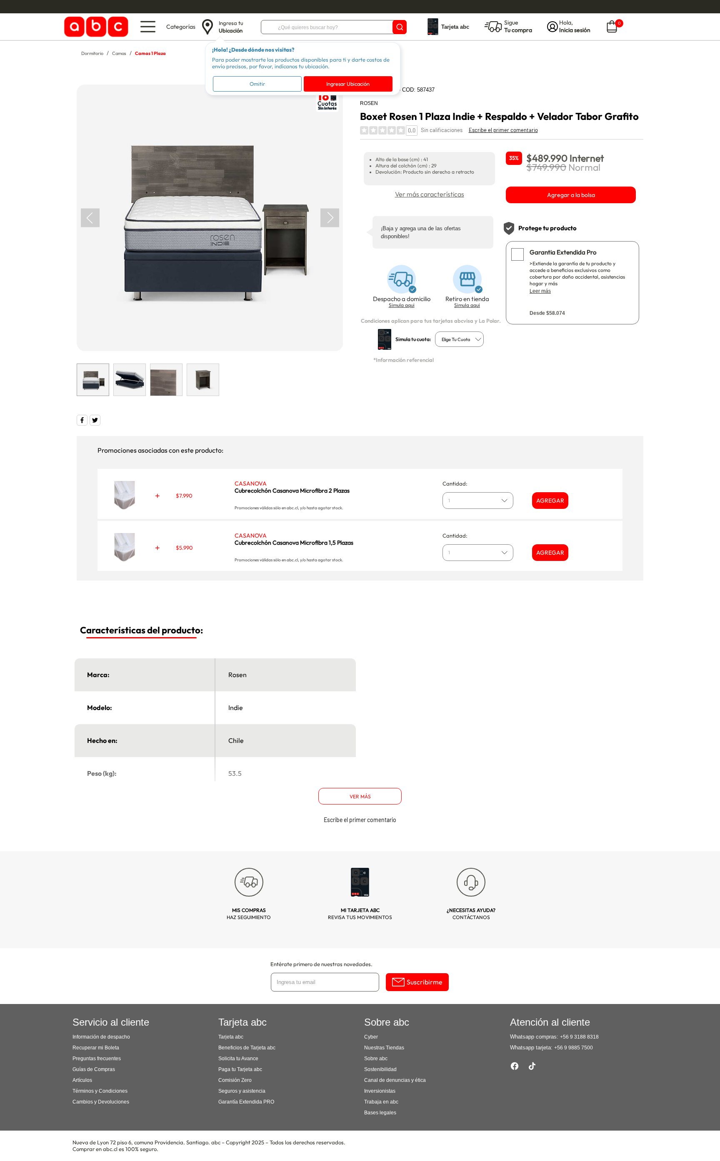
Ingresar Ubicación (348, 83)
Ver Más (360, 796)
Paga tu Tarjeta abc (240, 1069)
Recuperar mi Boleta (95, 1048)
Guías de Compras (93, 1069)
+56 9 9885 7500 (573, 1048)
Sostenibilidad (380, 1069)
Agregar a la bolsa (571, 195)
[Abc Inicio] (95, 27)
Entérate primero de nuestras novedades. (321, 964)
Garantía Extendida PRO (246, 1102)
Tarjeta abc (230, 1037)
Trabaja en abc (381, 1102)
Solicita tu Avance (238, 1058)
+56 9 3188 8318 (579, 1037)
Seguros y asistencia (241, 1091)
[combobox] (459, 339)
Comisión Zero (235, 1080)
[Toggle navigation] (148, 27)
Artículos (82, 1080)
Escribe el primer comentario (503, 130)
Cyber (371, 1037)
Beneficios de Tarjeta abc (246, 1048)
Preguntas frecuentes (96, 1058)
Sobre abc (376, 1058)
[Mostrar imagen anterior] (90, 217)
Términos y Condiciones (100, 1091)
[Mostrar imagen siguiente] (329, 217)
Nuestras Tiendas (384, 1048)
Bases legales (380, 1113)
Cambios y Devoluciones (100, 1102)
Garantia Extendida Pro (563, 252)
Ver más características (429, 194)
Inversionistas (379, 1091)
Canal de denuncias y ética (395, 1080)
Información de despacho (101, 1037)
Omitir (257, 83)
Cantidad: (455, 483)
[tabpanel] (209, 218)
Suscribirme (424, 982)
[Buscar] (399, 27)
